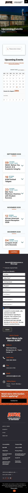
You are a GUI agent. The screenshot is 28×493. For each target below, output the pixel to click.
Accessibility (6, 444)
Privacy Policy (18, 450)
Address (9, 345)
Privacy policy (14, 488)
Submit (7, 329)
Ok (14, 490)
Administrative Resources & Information (6, 463)
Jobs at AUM (18, 447)
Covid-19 (17, 457)
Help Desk (5, 450)
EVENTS (5, 429)
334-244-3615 (14, 322)
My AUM (5, 447)
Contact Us (14, 400)
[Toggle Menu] (26, 1)
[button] (14, 154)
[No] (26, 487)
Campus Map (18, 444)
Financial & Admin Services (7, 454)
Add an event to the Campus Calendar (14, 63)
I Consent (7, 308)
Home (3, 32)
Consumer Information (18, 461)
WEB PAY (5, 435)
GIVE (4, 432)
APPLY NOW (6, 426)
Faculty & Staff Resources (6, 458)
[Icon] (4, 345)
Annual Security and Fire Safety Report (20, 454)
